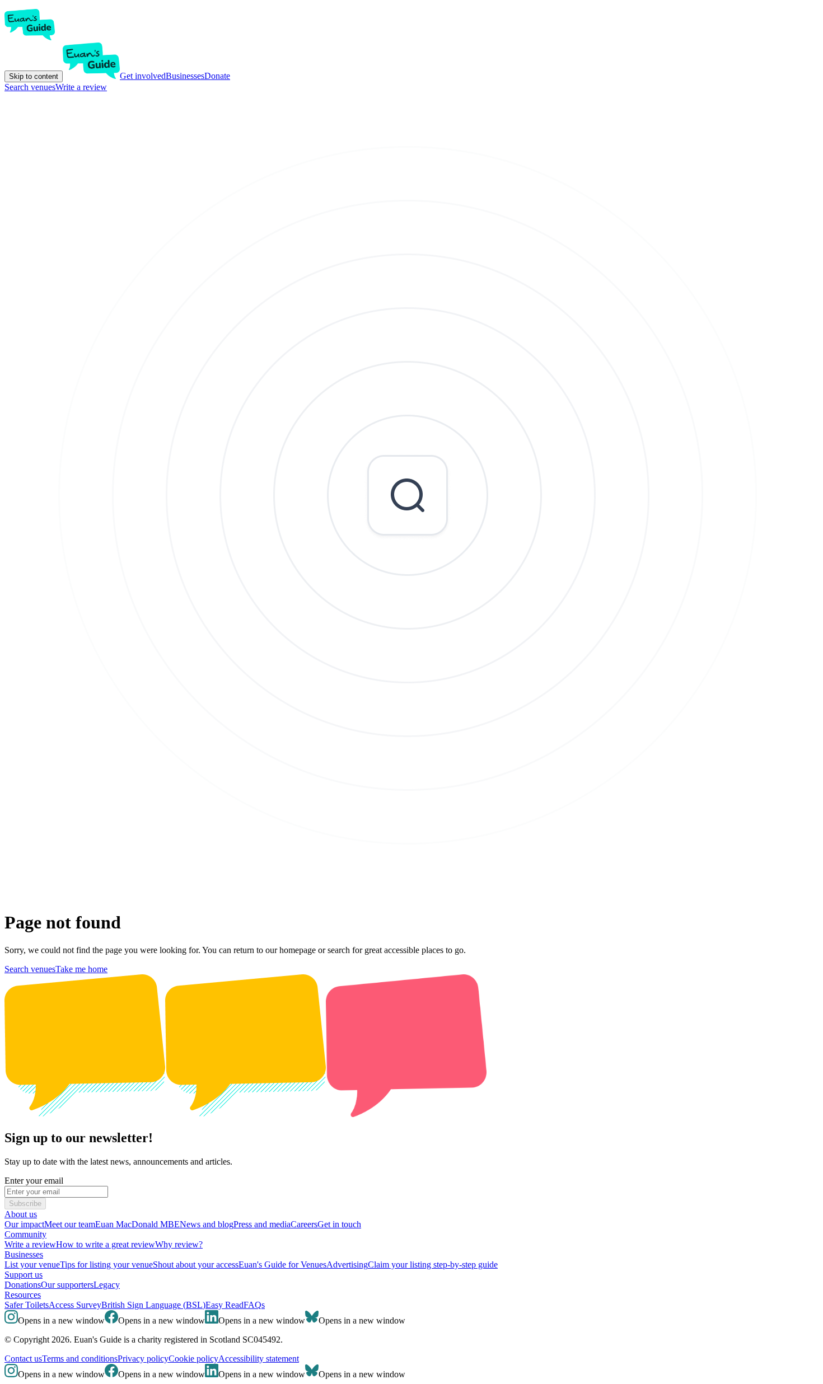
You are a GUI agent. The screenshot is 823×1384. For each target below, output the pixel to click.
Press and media (262, 1224)
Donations (22, 1284)
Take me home (81, 969)
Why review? (179, 1244)
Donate (217, 76)
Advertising (347, 1264)
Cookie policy (193, 1358)
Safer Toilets (26, 1305)
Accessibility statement (258, 1358)
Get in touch (339, 1224)
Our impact (24, 1224)
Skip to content (33, 76)
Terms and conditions (80, 1358)
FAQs (254, 1305)
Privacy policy (143, 1358)
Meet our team (69, 1224)
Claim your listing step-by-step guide (433, 1264)
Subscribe (25, 1203)
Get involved (143, 76)
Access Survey (75, 1305)
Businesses (185, 76)
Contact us (23, 1358)
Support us (23, 1274)
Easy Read (224, 1305)
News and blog (206, 1224)
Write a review (81, 87)
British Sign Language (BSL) (153, 1305)
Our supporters (67, 1284)
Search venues (29, 87)
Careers (304, 1224)
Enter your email (33, 1180)
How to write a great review (105, 1244)
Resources (22, 1294)
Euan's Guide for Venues (282, 1264)
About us (20, 1214)
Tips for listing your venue (106, 1264)
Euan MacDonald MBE (137, 1224)
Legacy (106, 1284)
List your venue (32, 1264)
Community (25, 1234)
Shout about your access (196, 1264)
